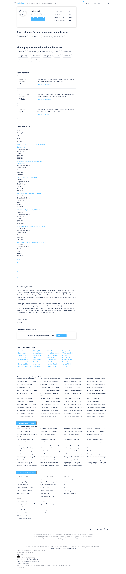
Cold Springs (47, 56)
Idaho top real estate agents (25, 439)
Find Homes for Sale (22, 484)
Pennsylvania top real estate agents (74, 457)
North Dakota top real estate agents (74, 454)
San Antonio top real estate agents (26, 381)
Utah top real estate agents (24, 462)
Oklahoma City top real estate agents (50, 398)
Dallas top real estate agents (95, 381)
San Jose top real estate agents (96, 407)
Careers (66, 485)
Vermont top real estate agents (49, 462)
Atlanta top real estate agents (95, 387)
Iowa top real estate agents (95, 439)
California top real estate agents (26, 431)
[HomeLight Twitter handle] (90, 529)
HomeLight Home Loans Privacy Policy (28, 561)
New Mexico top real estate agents (97, 451)
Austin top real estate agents (25, 384)
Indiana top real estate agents (72, 439)
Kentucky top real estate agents (49, 442)
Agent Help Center (45, 493)
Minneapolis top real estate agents (50, 413)
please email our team (82, 538)
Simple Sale (20, 507)
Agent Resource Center (46, 490)
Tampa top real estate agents (72, 398)
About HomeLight (69, 479)
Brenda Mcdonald (23, 360)
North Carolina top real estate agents (50, 454)
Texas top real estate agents (95, 460)
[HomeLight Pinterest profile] (104, 529)
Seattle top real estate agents (25, 393)
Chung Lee (50, 357)
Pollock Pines (22, 36)
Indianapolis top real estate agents (50, 390)
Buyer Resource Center (23, 493)
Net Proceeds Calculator (24, 513)
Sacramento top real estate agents (26, 404)
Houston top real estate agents (96, 378)
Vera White (65, 366)
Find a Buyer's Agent (22, 482)
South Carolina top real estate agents (27, 460)
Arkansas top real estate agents (96, 428)
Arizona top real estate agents (72, 428)
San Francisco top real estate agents (27, 390)
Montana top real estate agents (73, 448)
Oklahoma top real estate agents (26, 457)
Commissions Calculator (24, 519)
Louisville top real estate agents (49, 407)
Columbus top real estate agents (73, 390)
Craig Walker (37, 366)
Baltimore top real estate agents (96, 404)
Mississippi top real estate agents (26, 448)
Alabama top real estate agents (26, 428)
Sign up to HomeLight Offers (48, 484)
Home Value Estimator (23, 510)
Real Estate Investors (70, 494)
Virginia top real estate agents (72, 462)
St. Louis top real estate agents (25, 410)
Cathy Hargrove (52, 355)
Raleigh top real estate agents (95, 398)
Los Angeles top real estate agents (50, 378)
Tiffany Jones (22, 357)
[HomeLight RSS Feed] (107, 529)
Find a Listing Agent (22, 501)
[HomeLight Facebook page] (93, 529)
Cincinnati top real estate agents (73, 410)
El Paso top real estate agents (72, 401)
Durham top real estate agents (95, 416)
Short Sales (22, 109)
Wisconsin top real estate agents (49, 465)
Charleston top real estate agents (96, 410)
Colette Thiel (66, 364)
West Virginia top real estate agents (27, 465)
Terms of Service (75, 547)
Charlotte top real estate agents (49, 384)
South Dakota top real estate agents (50, 460)
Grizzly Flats (35, 60)
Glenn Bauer (22, 351)
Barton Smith (37, 364)
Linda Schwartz (52, 362)
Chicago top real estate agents (72, 378)
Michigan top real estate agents (72, 445)
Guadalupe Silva (23, 364)
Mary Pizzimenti (23, 362)
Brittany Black (37, 351)
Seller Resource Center (23, 516)
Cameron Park (67, 51)
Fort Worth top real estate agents (73, 393)
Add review (61, 335)
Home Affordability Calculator (25, 487)
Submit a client (44, 487)
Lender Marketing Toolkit (47, 513)
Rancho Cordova (58, 36)
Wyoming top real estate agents (73, 465)
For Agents (97, 3)
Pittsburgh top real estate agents (96, 413)
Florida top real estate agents (48, 434)
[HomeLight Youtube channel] (100, 529)
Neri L (35, 357)
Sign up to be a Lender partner (48, 504)
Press (65, 488)
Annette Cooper (38, 353)
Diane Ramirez (37, 362)
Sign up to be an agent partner (48, 482)
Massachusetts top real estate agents (50, 445)
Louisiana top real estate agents (73, 442)
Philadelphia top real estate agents (26, 387)
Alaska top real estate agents (48, 428)
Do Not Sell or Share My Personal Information (63, 549)
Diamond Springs (45, 51)
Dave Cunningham (53, 353)
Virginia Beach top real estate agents (74, 407)
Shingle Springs (23, 56)
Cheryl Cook (22, 353)
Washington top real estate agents (50, 401)
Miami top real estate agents (25, 398)
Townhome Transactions (22, 80)
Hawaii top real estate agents (95, 434)
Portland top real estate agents (96, 390)
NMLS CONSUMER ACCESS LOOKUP (27, 560)
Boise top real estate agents (48, 416)
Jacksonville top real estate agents (49, 387)
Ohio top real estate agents (95, 454)
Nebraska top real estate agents (96, 448)
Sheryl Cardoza (67, 351)
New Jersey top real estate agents (73, 451)
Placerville (21, 51)
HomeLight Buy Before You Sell (26, 504)
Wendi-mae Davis (67, 353)
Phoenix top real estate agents (72, 381)
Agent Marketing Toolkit (47, 496)
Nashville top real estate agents (96, 384)
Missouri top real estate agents (49, 448)
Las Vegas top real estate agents (73, 384)
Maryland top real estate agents (26, 445)
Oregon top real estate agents (48, 457)
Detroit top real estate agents (72, 413)
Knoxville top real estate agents (26, 416)
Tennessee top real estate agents (73, 460)
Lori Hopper (66, 355)
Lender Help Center (45, 510)
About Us (86, 3)
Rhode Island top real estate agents (97, 457)
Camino (56, 51)
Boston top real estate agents (72, 404)
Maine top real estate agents (95, 442)
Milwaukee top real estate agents (26, 407)
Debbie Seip (66, 362)
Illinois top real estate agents (48, 439)
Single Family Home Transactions (24, 95)
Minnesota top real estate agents (96, 445)
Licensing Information (23, 563)
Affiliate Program (68, 491)
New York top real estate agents (26, 378)
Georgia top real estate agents (72, 434)
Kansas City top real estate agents (49, 404)
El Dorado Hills (35, 36)
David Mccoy (66, 357)
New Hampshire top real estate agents (51, 451)
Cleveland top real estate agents (49, 410)
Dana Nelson (51, 360)
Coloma (57, 56)
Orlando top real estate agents (25, 401)
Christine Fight (22, 355)
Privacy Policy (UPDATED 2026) (90, 547)
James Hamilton (38, 355)
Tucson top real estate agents (95, 401)
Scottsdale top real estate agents (96, 393)
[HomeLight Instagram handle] (97, 529)
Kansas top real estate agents (25, 442)
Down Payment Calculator (24, 490)
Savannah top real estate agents (73, 416)
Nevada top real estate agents (25, 451)
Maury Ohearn (67, 360)
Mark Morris (37, 360)
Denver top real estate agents (72, 387)
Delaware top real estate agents (96, 431)
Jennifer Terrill (52, 364)
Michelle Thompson (24, 366)
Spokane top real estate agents (25, 413)
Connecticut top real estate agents (73, 431)
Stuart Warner (52, 366)
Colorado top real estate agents (49, 431)
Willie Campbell (52, 351)
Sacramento (46, 36)
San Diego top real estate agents (49, 381)
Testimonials (67, 482)
